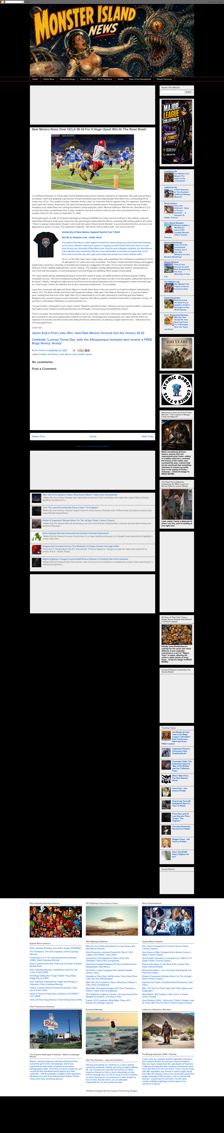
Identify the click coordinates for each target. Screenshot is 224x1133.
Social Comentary (172, 298)
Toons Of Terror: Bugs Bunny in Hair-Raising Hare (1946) (56, 1000)
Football (43, 354)
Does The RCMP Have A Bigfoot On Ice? (180, 854)
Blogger (133, 1091)
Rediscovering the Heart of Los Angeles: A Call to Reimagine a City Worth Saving (182, 305)
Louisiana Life (170, 171)
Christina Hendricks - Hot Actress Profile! (181, 827)
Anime (120, 79)
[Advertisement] (92, 104)
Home (35, 79)
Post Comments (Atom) (99, 446)
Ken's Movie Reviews (174, 223)
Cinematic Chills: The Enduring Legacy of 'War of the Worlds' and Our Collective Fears (182, 766)
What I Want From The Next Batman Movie (180, 778)
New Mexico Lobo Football (72, 354)
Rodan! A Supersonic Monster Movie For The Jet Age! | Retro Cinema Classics (79, 520)
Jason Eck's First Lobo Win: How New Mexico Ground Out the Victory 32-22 (88, 333)
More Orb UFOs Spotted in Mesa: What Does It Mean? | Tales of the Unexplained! (80, 495)
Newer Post (38, 436)
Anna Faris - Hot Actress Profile (179, 789)
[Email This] (79, 350)
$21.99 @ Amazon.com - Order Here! (82, 237)
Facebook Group (67, 79)
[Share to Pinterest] (88, 350)
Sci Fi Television (105, 79)
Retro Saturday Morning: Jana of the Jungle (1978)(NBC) (56, 948)
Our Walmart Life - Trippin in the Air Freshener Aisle (182, 286)
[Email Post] (74, 350)
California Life (170, 187)
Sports (89, 354)
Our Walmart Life (172, 282)
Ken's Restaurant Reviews (176, 315)
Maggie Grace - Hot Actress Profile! (181, 840)
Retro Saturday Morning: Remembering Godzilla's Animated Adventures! (76, 533)
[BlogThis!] (81, 350)
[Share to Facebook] (86, 350)
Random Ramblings (173, 242)
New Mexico (53, 354)
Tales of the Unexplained (140, 79)
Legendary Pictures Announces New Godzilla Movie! (181, 751)
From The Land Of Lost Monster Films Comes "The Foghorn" (70, 508)
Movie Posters (170, 203)
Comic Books (86, 79)
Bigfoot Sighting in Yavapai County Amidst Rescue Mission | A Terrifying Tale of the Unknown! (85, 559)
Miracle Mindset (171, 262)
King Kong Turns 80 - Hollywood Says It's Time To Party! (181, 803)
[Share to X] (83, 350)
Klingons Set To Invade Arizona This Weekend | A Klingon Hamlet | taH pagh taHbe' (81, 546)
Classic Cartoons (164, 79)
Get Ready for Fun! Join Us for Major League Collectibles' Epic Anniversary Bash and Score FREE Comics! (176, 738)
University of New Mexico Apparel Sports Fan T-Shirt (91, 232)
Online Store (48, 79)
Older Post (147, 436)
